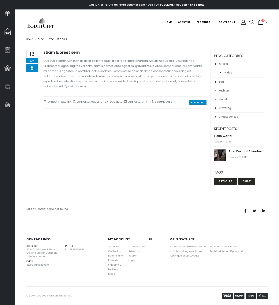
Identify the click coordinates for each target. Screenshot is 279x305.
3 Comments (163, 102)
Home (168, 22)
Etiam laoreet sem (61, 52)
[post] (220, 155)
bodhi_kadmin (61, 102)
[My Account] (243, 22)
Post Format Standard (246, 151)
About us (113, 246)
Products (203, 22)
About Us (184, 22)
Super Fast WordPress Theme (187, 246)
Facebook (245, 211)
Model (223, 99)
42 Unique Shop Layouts (184, 255)
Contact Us (226, 22)
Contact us (114, 251)
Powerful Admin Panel (223, 246)
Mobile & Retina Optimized (226, 251)
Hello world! (223, 136)
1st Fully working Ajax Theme (186, 251)
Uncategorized (112, 102)
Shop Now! (197, 5)
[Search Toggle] (252, 22)
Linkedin (263, 211)
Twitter (254, 211)
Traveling (225, 108)
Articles (83, 102)
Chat (145, 102)
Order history (136, 246)
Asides (95, 102)
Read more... (198, 102)
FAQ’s (111, 274)
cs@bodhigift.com (37, 265)
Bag (221, 82)
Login (131, 260)
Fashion (224, 90)
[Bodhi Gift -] (40, 22)
